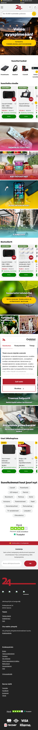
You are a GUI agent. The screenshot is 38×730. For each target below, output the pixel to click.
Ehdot (4, 651)
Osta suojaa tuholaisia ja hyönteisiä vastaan (19, 300)
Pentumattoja (27, 506)
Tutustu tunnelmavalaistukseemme (19, 43)
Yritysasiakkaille (7, 674)
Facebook (5, 691)
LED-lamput (14, 492)
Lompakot (27, 511)
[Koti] (19, 7)
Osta (9, 116)
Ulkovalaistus (19, 515)
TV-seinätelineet (13, 511)
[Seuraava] (36, 72)
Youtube (5, 688)
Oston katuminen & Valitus (10, 661)
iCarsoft (12, 488)
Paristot (25, 492)
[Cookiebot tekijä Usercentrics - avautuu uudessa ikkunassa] (27, 339)
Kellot (31, 497)
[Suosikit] (30, 7)
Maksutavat (6, 664)
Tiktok (4, 696)
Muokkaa (17, 388)
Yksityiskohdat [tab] (19, 345)
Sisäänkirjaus (6, 618)
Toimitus (5, 656)
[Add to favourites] (15, 104)
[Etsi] (34, 14)
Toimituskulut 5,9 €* (20, 543)
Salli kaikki (19, 381)
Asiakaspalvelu (7, 633)
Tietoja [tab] (32, 345)
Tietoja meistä (6, 616)
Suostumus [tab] (6, 345)
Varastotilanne (7, 666)
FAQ (3, 621)
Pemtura (21, 497)
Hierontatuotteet (12, 506)
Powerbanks (24, 488)
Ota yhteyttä (6, 659)
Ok (30, 563)
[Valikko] (2, 7)
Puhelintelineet (20, 501)
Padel (33, 501)
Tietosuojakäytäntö (8, 654)
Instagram (5, 693)
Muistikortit (9, 497)
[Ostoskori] (35, 7)
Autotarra (6, 501)
